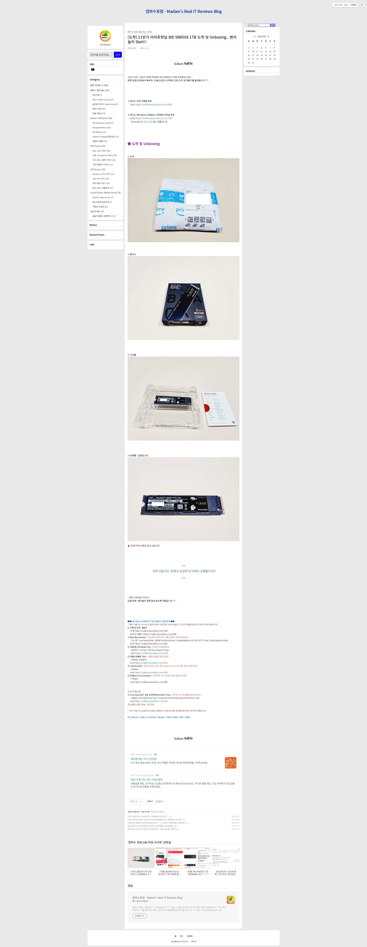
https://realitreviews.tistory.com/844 (154, 104)
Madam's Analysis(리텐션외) (105, 136)
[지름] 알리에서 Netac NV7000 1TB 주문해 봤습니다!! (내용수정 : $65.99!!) (155, 819)
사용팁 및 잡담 (100, 206)
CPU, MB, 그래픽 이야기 (103, 160)
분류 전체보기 (99, 85)
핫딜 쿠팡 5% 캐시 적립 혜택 (146, 779)
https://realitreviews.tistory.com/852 (151, 662)
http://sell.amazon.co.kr (142, 754)
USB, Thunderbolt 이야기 (104, 155)
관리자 (193, 941)
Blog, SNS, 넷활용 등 (102, 187)
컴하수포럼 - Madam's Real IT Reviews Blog (184, 11)
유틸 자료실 (98, 113)
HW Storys (98, 145)
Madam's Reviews (101, 118)
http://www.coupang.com (142, 775)
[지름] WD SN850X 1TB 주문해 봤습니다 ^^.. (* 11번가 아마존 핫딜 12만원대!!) (157, 822)
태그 (182, 936)
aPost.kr (184, 941)
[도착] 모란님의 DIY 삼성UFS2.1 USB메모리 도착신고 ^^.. (148, 816)
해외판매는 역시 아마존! (144, 758)
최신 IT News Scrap (102, 99)
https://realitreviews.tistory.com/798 (154, 118)
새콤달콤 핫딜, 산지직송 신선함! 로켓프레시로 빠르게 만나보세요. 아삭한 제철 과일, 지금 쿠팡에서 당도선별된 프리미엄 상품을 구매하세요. (183, 785)
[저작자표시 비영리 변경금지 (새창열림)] (159, 801)
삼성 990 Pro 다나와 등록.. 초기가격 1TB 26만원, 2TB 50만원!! (151, 826)
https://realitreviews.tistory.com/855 (151, 682)
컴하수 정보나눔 (99, 90)
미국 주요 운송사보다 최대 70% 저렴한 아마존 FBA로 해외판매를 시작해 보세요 (169, 762)
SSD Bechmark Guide (102, 123)
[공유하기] (136, 801)
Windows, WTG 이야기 (103, 174)
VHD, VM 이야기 (100, 178)
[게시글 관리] (140, 801)
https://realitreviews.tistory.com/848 (160, 634)
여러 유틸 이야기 (100, 183)
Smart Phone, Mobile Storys (105, 192)
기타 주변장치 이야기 (102, 164)
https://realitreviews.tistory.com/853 (151, 672)
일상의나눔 (97, 211)
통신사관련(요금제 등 (102, 202)
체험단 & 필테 (99, 141)
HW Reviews (99, 132)
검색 (118, 54)
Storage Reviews (101, 127)
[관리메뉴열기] (362, 5)
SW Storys (98, 169)
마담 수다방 (98, 108)
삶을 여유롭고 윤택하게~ (104, 216)
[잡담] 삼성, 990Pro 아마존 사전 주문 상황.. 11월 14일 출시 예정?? (152, 829)
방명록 (190, 936)
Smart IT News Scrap (103, 197)
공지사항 (97, 95)
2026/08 (261, 36)
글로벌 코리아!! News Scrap (105, 104)
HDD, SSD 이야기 (101, 150)
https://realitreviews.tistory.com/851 (152, 653)
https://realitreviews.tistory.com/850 (151, 643)
